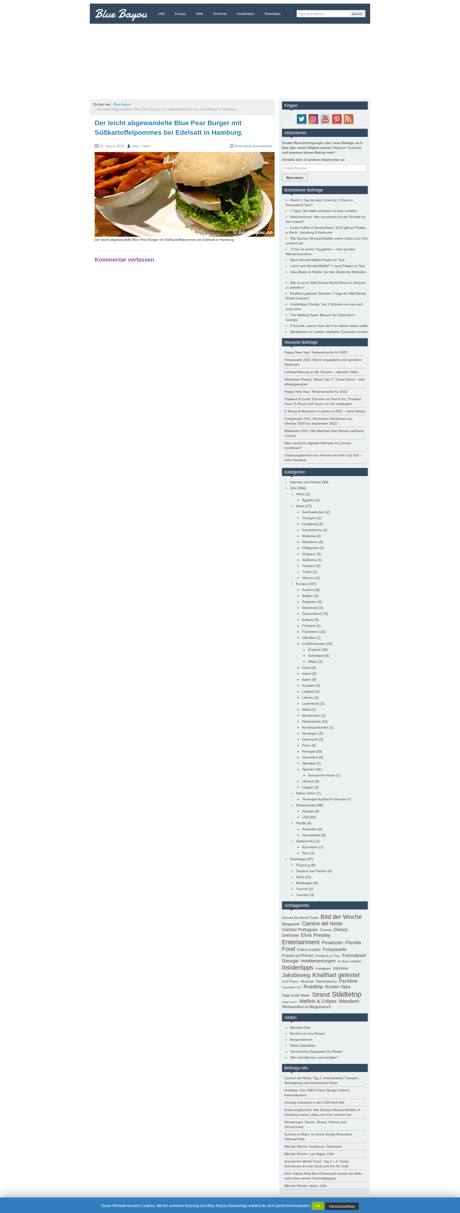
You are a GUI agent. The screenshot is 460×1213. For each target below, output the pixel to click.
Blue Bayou (121, 13)
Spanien (308, 769)
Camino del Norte (322, 924)
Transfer (302, 895)
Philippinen (310, 548)
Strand (321, 994)
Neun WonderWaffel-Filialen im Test (317, 260)
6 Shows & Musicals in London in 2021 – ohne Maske (324, 411)
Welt (199, 14)
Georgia (290, 960)
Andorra (308, 590)
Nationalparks (326, 981)
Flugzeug (303, 865)
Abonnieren (295, 177)
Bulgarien (309, 602)
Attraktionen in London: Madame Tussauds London (329, 332)
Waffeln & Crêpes (318, 1001)
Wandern (349, 1001)
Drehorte (220, 14)
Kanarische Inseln (321, 775)
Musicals (307, 981)
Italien (306, 679)
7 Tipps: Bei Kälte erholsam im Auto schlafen (323, 211)
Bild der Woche (341, 916)
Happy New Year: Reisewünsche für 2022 (315, 391)
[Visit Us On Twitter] (301, 119)
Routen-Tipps (338, 986)
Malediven (310, 542)
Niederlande (311, 721)
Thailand (308, 566)
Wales (312, 661)
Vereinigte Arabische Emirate (324, 799)
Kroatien (308, 685)
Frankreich (310, 632)
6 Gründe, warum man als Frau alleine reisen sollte (329, 326)
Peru (305, 853)
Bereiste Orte (300, 1027)
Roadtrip (313, 986)
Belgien (307, 596)
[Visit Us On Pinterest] (337, 119)
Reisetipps (273, 14)
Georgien (309, 518)
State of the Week (296, 995)
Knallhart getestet (336, 975)
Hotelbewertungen (318, 961)
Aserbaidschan (313, 512)
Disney (341, 929)
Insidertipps (245, 14)
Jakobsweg (296, 975)
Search (357, 13)
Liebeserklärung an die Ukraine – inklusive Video (321, 372)
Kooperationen (301, 1039)
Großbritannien (313, 644)
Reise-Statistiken (303, 1045)
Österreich (310, 739)
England (314, 649)
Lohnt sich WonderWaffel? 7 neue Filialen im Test (327, 266)
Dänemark (310, 608)
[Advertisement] (230, 59)
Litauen (307, 697)
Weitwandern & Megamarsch (306, 1007)
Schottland (316, 655)
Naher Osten (306, 793)
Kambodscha (312, 530)
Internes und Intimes (305, 482)
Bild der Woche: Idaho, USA (305, 1186)
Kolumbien (310, 847)
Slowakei (309, 763)
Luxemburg (310, 703)
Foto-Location (309, 950)
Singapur (309, 554)
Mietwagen (304, 883)
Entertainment (301, 942)
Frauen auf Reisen (298, 956)
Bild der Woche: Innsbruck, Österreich (313, 1146)
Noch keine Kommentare (253, 146)
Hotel (300, 877)
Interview (340, 968)
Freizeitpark (354, 955)
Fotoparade (335, 949)
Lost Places (290, 981)
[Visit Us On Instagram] (313, 119)
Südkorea (309, 560)
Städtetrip (346, 994)
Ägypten (308, 500)
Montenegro (311, 715)
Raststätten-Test (291, 987)
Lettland (308, 691)
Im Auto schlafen (349, 961)
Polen (306, 745)
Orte (293, 488)
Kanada (308, 811)
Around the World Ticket (300, 918)
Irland (306, 667)
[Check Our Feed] (348, 119)
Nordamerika (306, 805)
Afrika (300, 494)
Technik (302, 889)
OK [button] (318, 1206)
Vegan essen (289, 1001)
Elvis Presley (316, 935)
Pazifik (301, 823)
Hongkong (310, 524)
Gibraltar (308, 638)
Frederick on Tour (328, 956)
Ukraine (308, 781)
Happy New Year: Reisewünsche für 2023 (315, 352)
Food (288, 949)
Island (306, 673)
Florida (353, 942)
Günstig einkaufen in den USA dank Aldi (314, 1102)
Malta (306, 709)
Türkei (307, 572)
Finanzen (332, 942)
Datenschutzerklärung (342, 1206)
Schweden (310, 757)
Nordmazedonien (315, 727)
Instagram (323, 968)
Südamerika (305, 841)
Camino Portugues (300, 929)
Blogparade (291, 924)
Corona (325, 930)
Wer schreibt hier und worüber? (314, 1057)
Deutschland (311, 614)
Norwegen (310, 733)
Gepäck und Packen (311, 871)
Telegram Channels (347, 148)
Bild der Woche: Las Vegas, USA (309, 1154)
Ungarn (307, 787)
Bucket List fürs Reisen (307, 1033)
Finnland (308, 626)
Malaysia (309, 536)
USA (161, 14)
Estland (307, 620)
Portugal (308, 751)
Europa (180, 14)
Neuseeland (311, 835)
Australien (309, 829)
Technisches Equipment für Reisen (316, 1051)
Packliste (348, 980)
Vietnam (308, 578)
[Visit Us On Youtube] (325, 119)
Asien (300, 506)
